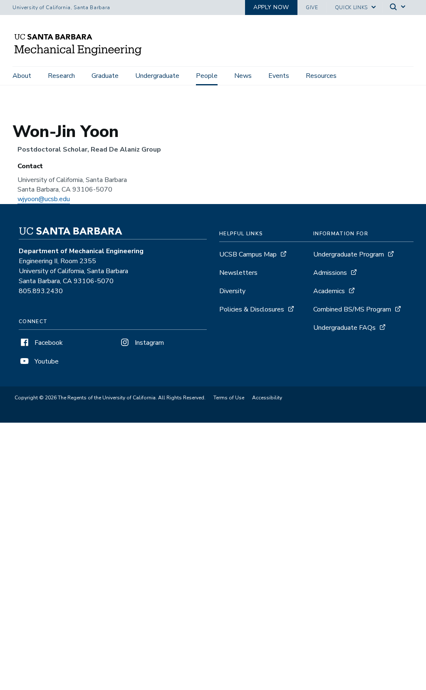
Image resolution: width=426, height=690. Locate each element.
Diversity (232, 291)
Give (312, 7)
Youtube (46, 361)
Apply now (271, 7)
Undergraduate (157, 75)
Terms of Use (228, 397)
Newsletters (238, 272)
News (243, 75)
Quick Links (351, 7)
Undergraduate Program (348, 254)
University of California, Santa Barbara (61, 7)
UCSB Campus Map (248, 254)
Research (61, 75)
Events (278, 75)
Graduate (105, 75)
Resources (321, 75)
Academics (329, 291)
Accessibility (267, 397)
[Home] (80, 54)
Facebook (48, 342)
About (21, 75)
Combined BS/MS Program (352, 309)
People (207, 75)
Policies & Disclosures (251, 309)
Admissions (330, 272)
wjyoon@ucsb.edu (43, 199)
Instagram (148, 342)
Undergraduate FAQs (344, 327)
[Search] (398, 7)
